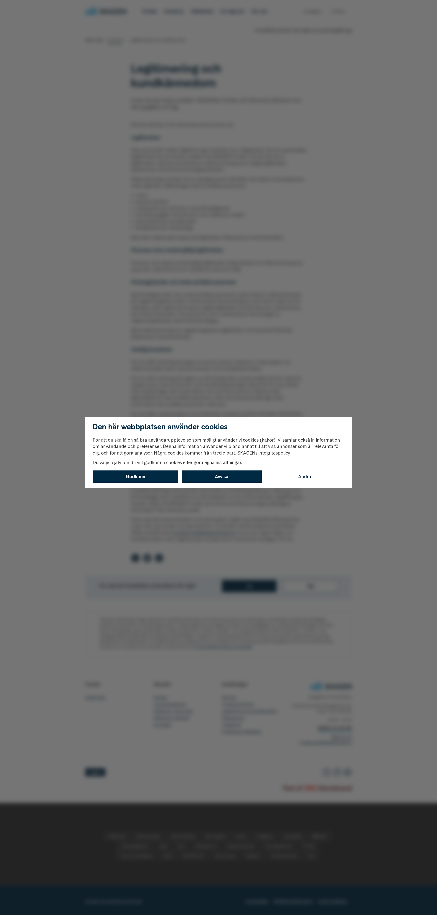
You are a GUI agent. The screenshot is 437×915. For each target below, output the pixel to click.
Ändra (304, 477)
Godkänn (135, 477)
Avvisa (222, 477)
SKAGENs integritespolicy (263, 453)
